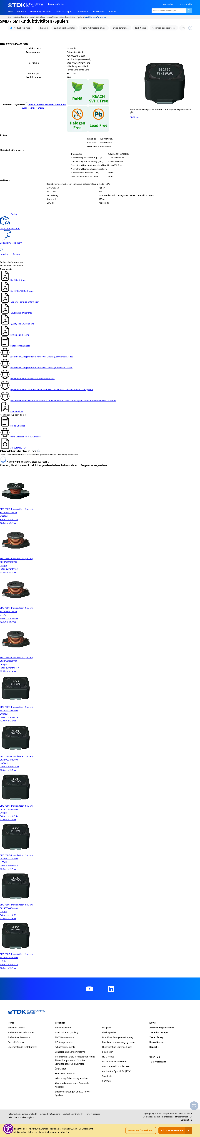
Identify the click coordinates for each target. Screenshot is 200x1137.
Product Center (56, 4)
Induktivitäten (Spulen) (42, 17)
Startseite (12, 17)
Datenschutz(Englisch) (50, 1114)
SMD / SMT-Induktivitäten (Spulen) (68, 17)
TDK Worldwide (184, 4)
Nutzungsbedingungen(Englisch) (22, 1114)
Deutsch (167, 4)
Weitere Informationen (140, 1130)
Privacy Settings (93, 1114)
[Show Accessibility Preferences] (8, 1129)
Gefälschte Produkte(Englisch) (21, 1117)
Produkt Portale (24, 17)
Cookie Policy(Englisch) (73, 1114)
